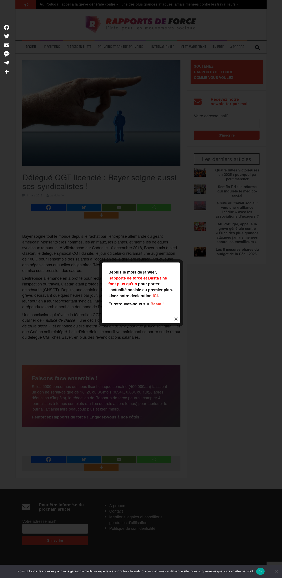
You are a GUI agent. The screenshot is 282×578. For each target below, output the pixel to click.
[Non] (276, 571)
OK (260, 571)
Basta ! (157, 304)
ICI (155, 296)
